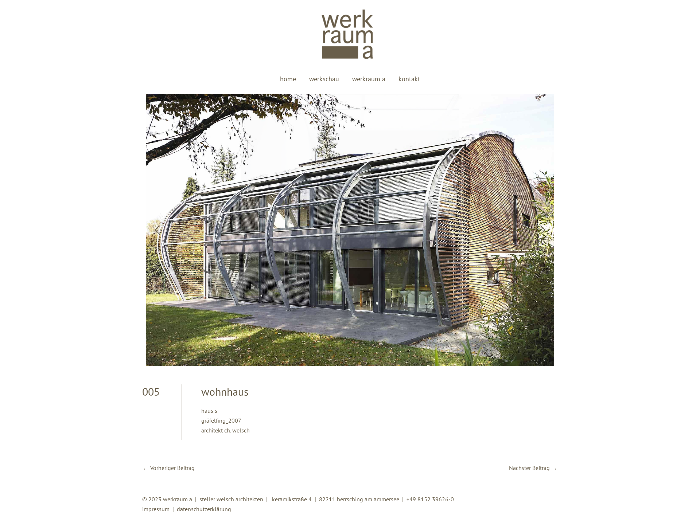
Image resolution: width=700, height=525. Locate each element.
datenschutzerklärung (204, 509)
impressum (156, 509)
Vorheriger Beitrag (169, 467)
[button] (157, 230)
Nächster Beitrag (533, 467)
